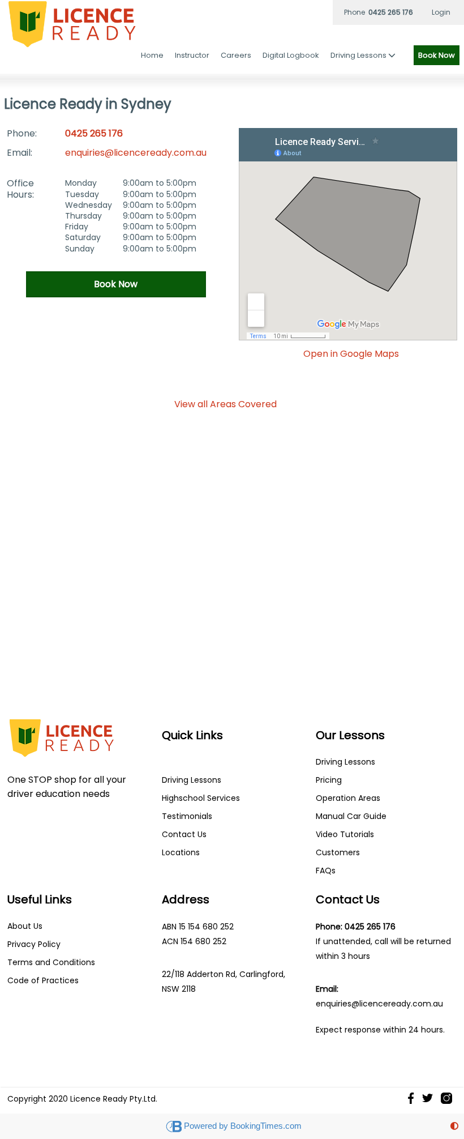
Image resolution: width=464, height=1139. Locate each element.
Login (441, 12)
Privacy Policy (34, 944)
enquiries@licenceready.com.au (136, 152)
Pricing (329, 780)
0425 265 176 (94, 133)
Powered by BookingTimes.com (243, 1126)
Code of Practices (43, 980)
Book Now (436, 55)
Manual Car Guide (351, 816)
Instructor (192, 55)
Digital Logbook (291, 55)
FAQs (326, 870)
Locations (181, 852)
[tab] (225, 404)
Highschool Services (201, 798)
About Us (24, 926)
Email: (19, 152)
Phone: (22, 133)
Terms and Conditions (51, 962)
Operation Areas (348, 798)
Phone (378, 12)
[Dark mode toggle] (454, 1126)
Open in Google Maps (351, 353)
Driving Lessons (191, 780)
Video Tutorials (345, 834)
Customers (338, 852)
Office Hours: (20, 188)
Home (152, 55)
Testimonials (187, 816)
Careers (236, 55)
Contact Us (184, 834)
